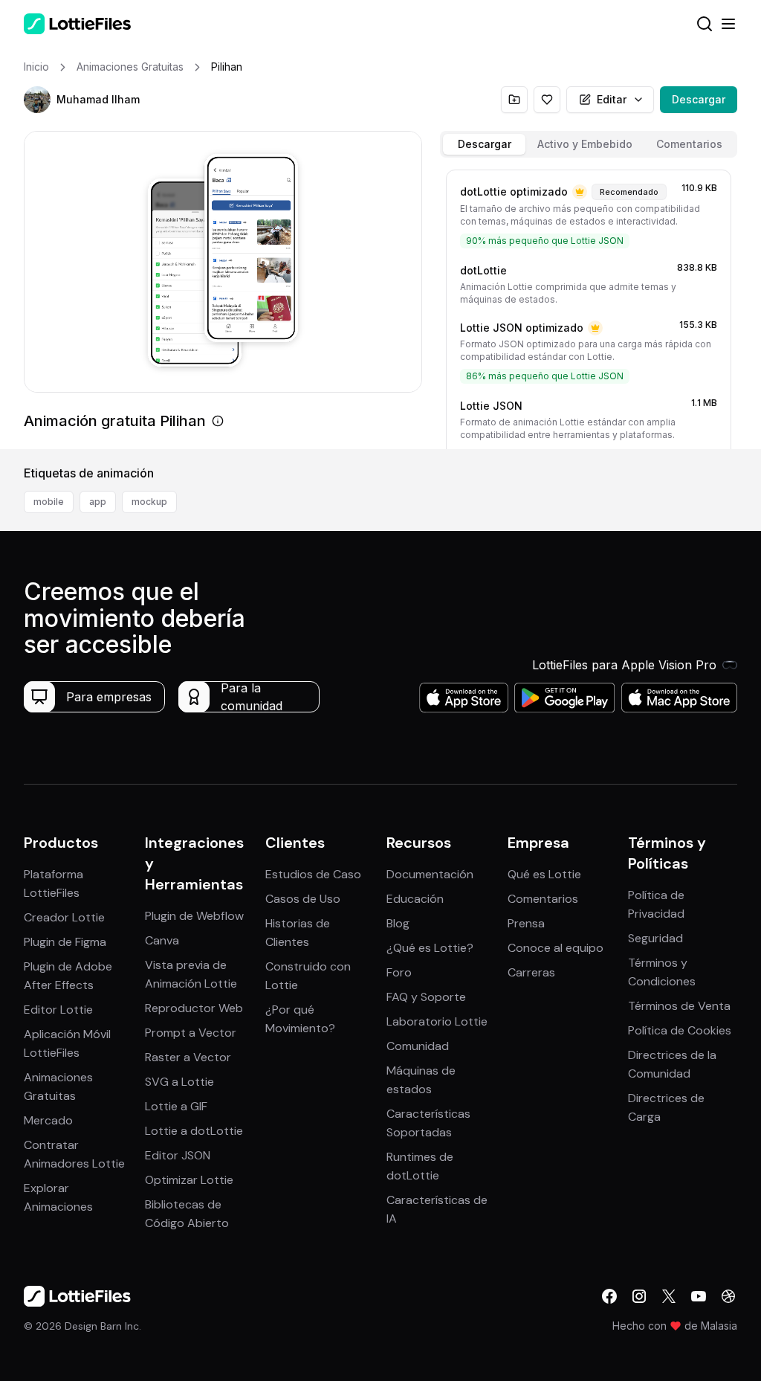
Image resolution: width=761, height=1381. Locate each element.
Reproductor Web (194, 1008)
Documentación (429, 874)
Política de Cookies (679, 1030)
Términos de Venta (679, 1006)
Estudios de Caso (313, 874)
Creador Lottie (64, 917)
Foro (399, 972)
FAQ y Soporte (426, 997)
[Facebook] (609, 1296)
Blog (397, 923)
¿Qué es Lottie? (429, 948)
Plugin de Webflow (194, 916)
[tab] (484, 144)
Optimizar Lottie (189, 1180)
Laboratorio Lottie (437, 1021)
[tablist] (588, 144)
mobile (48, 501)
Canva (162, 940)
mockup (149, 501)
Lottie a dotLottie (194, 1131)
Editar (611, 99)
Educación (415, 899)
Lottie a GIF (176, 1106)
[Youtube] (698, 1296)
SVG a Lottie (179, 1081)
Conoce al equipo (555, 948)
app (97, 501)
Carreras (531, 972)
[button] (37, 99)
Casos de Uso (302, 899)
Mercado (48, 1120)
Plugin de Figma (65, 942)
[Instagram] (639, 1296)
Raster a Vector (188, 1057)
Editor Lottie (58, 1009)
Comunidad (417, 1046)
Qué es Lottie (544, 874)
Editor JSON (177, 1155)
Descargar (698, 99)
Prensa (526, 923)
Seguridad (655, 938)
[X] (669, 1296)
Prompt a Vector (190, 1032)
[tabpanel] (588, 306)
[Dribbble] (728, 1296)
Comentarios (543, 899)
